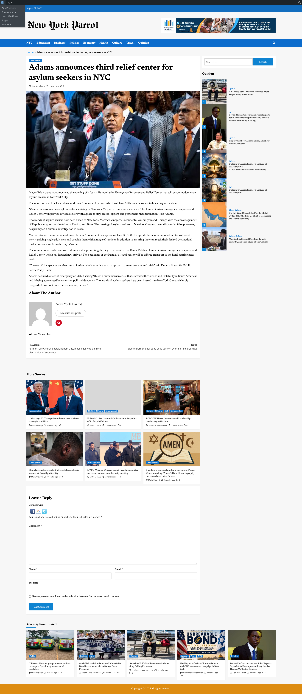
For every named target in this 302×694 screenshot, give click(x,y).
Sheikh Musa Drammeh (157, 425)
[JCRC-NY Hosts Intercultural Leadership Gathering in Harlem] (171, 397)
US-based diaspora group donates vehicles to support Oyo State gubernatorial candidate (49, 666)
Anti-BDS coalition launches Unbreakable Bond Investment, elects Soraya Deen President (100, 666)
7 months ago (52, 477)
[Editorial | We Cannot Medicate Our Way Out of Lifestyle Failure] (113, 397)
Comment (35, 526)
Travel (130, 43)
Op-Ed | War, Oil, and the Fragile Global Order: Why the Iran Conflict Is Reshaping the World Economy (250, 216)
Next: (162, 346)
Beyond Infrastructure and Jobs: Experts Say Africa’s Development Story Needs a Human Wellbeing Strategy (249, 118)
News (92, 656)
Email (119, 569)
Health (103, 43)
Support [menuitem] (5, 20)
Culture (117, 43)
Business (60, 43)
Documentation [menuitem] (9, 12)
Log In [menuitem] (10, 2)
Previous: (65, 348)
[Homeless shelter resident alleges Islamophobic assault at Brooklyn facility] (54, 449)
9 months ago (169, 480)
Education (43, 43)
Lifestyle (99, 411)
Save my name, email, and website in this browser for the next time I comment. (76, 596)
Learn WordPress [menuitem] (10, 16)
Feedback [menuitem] (6, 24)
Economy (89, 43)
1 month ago (109, 673)
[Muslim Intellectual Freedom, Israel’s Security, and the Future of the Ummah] (214, 239)
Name (33, 569)
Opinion (143, 43)
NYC (29, 43)
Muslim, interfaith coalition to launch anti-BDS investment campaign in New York (199, 666)
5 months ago (111, 425)
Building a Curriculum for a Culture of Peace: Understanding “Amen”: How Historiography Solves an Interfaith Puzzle (170, 473)
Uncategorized (35, 60)
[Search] (274, 43)
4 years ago (54, 86)
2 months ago (162, 670)
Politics (74, 43)
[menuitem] (3, 2)
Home (30, 52)
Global (231, 210)
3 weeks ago (52, 673)
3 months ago (52, 425)
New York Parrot (38, 86)
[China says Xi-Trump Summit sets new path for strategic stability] (54, 397)
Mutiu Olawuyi (37, 425)
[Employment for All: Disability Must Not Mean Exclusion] (214, 141)
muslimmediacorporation (142, 670)
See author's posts (70, 313)
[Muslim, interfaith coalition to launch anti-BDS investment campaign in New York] (201, 645)
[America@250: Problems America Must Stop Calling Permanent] (214, 91)
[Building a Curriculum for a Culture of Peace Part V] (214, 190)
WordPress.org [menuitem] (9, 8)
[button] (33, 511)
